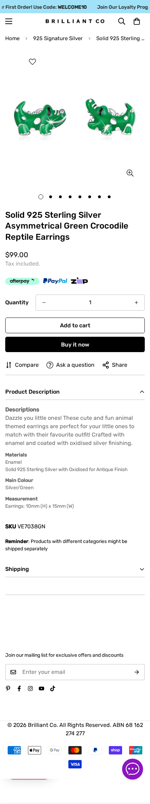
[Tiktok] (52, 688)
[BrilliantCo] (75, 21)
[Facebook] (19, 688)
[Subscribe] (137, 672)
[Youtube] (41, 688)
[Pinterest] (8, 688)
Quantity (17, 302)
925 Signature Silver (58, 38)
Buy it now (75, 344)
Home (12, 38)
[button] (137, 21)
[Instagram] (30, 688)
